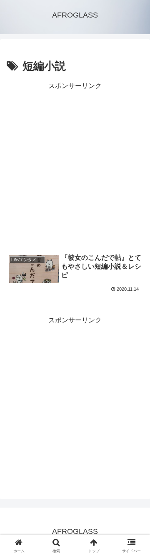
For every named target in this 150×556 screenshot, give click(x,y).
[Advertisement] (75, 167)
